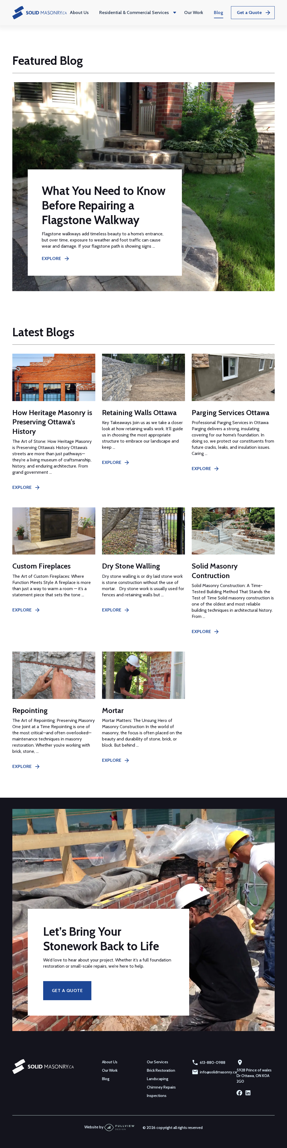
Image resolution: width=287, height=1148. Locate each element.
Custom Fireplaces (41, 566)
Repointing (30, 710)
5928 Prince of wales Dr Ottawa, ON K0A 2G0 (254, 1076)
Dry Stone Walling (131, 566)
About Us (79, 12)
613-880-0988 (212, 1062)
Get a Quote (249, 12)
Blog (218, 12)
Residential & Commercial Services (134, 12)
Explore (51, 258)
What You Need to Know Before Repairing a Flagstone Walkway (103, 205)
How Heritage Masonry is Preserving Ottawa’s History (52, 422)
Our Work (193, 12)
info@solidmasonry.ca (218, 1072)
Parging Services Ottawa (230, 412)
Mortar (113, 710)
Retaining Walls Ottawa (139, 412)
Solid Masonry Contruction (215, 571)
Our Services (157, 1061)
